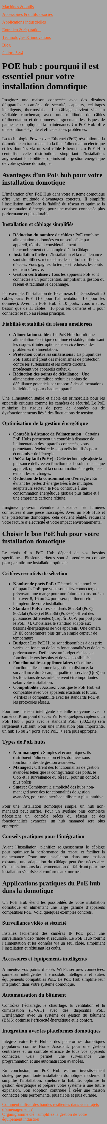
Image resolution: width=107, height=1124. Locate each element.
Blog (6, 45)
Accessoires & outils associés (27, 14)
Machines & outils (18, 6)
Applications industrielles (24, 22)
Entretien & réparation (21, 29)
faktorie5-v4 (12, 52)
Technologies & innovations (26, 37)
